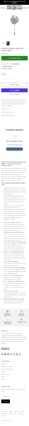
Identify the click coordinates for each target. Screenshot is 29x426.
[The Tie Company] (14, 8)
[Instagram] (14, 354)
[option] (14, 25)
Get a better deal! (14, 58)
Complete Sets (21, 413)
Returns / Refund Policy (7, 369)
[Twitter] (2, 354)
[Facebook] (5, 354)
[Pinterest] (17, 354)
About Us (3, 371)
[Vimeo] (11, 354)
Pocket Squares (4, 413)
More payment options (14, 94)
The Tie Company (7, 68)
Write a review (7, 66)
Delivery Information (6, 366)
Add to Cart (14, 84)
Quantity (3, 74)
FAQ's (2, 379)
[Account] (23, 8)
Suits (6, 411)
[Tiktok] (20, 354)
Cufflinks (14, 413)
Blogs (2, 376)
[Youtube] (8, 354)
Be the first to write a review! (14, 149)
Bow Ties (22, 411)
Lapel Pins (3, 415)
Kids (10, 413)
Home (2, 411)
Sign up (5, 401)
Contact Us (4, 364)
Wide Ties (17, 411)
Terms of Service (5, 374)
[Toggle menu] (2, 8)
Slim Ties (11, 411)
